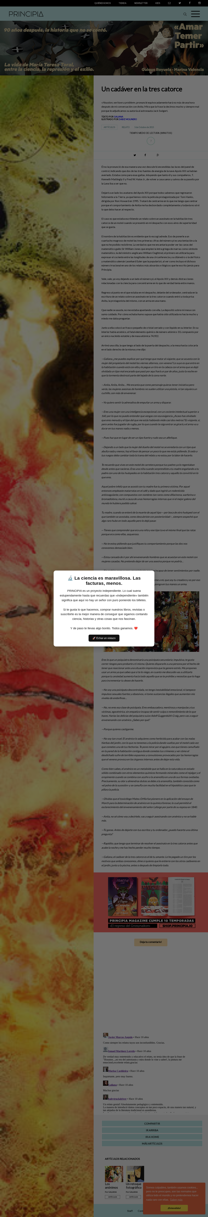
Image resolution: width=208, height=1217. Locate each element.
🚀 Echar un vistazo (104, 638)
